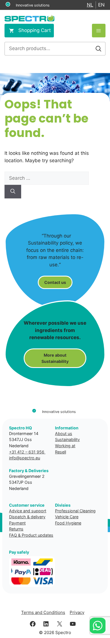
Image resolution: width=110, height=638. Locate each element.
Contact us (55, 282)
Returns (16, 528)
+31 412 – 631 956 (27, 451)
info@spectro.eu (24, 457)
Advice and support (27, 510)
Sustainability (67, 439)
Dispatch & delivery (27, 516)
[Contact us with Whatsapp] (97, 625)
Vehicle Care (66, 516)
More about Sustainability (55, 358)
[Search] (13, 191)
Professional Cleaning (75, 510)
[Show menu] (98, 30)
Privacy (77, 612)
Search (98, 48)
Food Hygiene (68, 523)
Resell (60, 451)
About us (63, 433)
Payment (17, 523)
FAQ (13, 535)
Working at (65, 445)
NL (90, 5)
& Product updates (35, 535)
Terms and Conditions (43, 612)
